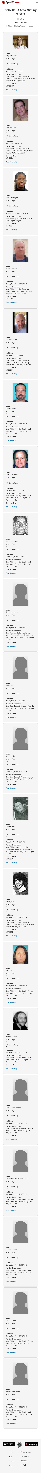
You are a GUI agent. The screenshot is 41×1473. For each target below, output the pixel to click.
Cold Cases (9, 26)
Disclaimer (24, 1461)
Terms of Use (25, 1452)
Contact (11, 1461)
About (11, 1452)
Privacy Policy (25, 1456)
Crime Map (20, 19)
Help (10, 1457)
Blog (10, 1465)
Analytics (23, 22)
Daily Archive (31, 26)
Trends (16, 22)
